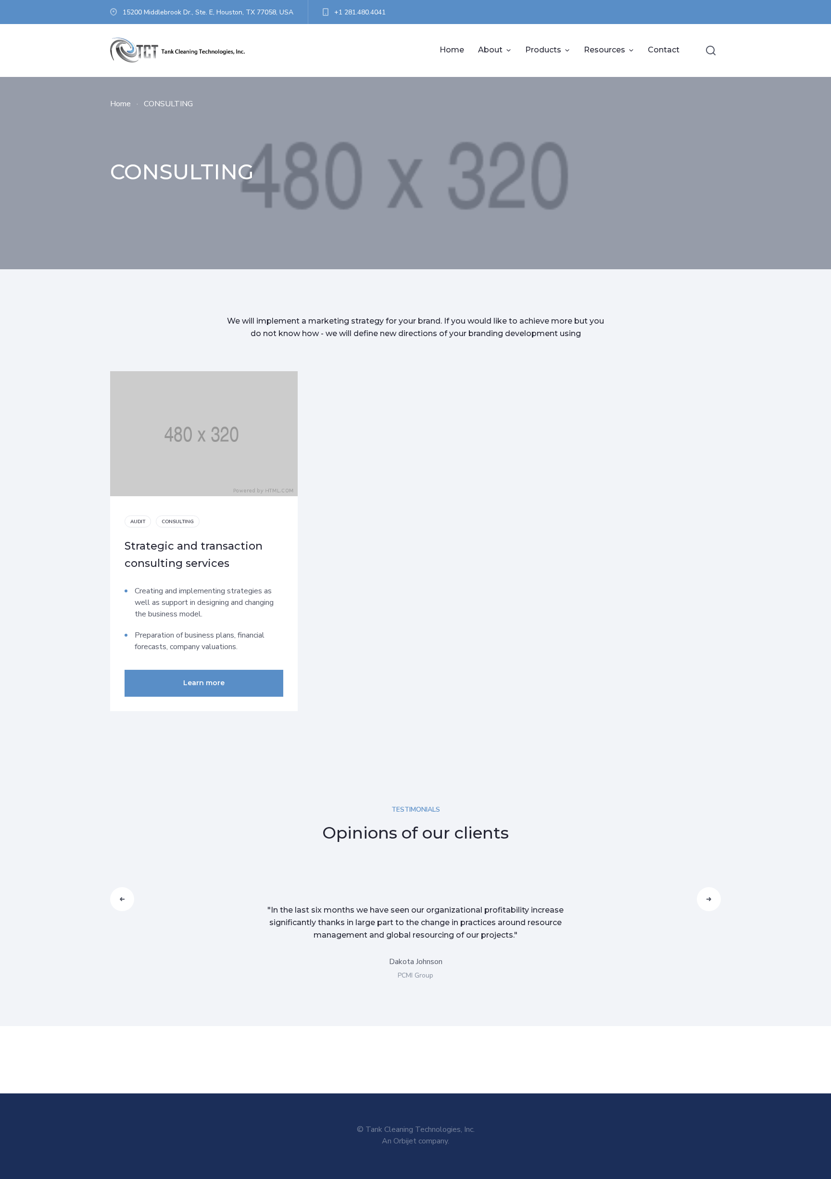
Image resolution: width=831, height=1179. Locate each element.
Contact (664, 49)
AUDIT (137, 521)
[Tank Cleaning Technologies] (182, 50)
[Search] (711, 50)
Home (452, 49)
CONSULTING (178, 521)
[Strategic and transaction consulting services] (204, 433)
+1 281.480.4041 (360, 12)
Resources (604, 49)
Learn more (204, 682)
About (490, 49)
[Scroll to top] (785, 1133)
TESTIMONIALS (415, 809)
